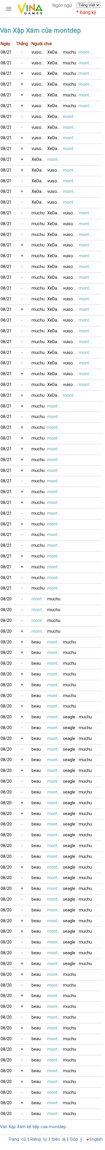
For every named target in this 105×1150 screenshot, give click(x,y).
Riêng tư (38, 1139)
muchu (69, 52)
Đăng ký (88, 12)
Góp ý (76, 1139)
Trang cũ (17, 1139)
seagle (69, 717)
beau (36, 642)
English (96, 1139)
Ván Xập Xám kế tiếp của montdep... (34, 1126)
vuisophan (39, 52)
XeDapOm (55, 52)
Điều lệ (59, 1139)
